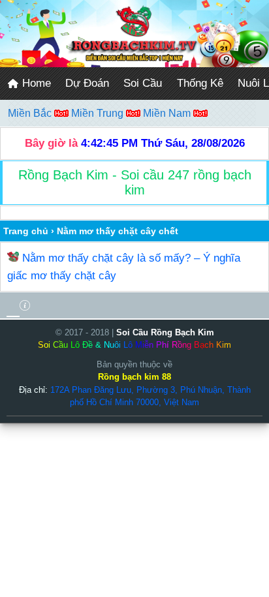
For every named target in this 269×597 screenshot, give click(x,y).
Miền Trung (98, 113)
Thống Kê (200, 83)
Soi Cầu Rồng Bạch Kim (165, 332)
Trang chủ (25, 231)
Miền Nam (168, 113)
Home (35, 83)
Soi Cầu (142, 83)
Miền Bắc (31, 113)
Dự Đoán (87, 83)
